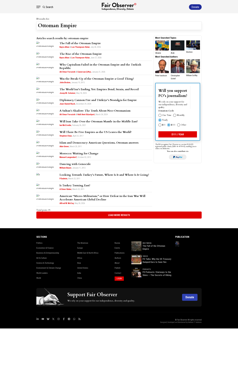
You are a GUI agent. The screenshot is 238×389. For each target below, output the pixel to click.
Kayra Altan (64, 47)
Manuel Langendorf (68, 157)
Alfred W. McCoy (67, 203)
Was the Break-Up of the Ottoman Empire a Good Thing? (97, 79)
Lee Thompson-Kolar (80, 47)
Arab (173, 53)
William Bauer (65, 168)
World (38, 278)
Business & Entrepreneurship (47, 253)
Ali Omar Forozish (67, 72)
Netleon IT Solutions (195, 322)
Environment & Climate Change (48, 268)
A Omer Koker (65, 189)
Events (117, 248)
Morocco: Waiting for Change (79, 153)
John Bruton (65, 82)
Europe (80, 248)
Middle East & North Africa (87, 253)
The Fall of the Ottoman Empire (80, 43)
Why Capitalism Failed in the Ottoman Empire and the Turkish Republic (100, 66)
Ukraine (158, 53)
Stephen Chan (66, 136)
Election (189, 52)
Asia (79, 263)
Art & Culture (41, 258)
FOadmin (63, 178)
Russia (117, 243)
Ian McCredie (65, 125)
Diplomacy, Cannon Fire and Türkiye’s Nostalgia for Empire (98, 100)
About (117, 263)
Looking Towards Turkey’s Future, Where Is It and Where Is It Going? (104, 175)
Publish (117, 268)
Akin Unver (64, 146)
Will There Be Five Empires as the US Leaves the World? (96, 132)
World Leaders (42, 273)
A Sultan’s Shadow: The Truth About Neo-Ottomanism (95, 111)
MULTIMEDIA (147, 243)
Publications (120, 253)
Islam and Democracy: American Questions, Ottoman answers (99, 143)
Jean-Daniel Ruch (67, 104)
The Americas (82, 243)
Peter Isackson (161, 75)
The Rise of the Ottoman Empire (81, 54)
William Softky (191, 75)
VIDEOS (145, 256)
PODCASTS (147, 269)
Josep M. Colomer (67, 93)
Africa (79, 258)
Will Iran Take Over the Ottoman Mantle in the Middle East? (99, 121)
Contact (118, 273)
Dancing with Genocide (75, 164)
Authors (118, 258)
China (79, 278)
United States (82, 268)
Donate (190, 297)
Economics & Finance (45, 248)
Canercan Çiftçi (84, 72)
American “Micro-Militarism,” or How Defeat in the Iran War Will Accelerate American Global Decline (102, 197)
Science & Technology (45, 263)
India (79, 273)
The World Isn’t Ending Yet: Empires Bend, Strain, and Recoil (99, 89)
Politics (39, 243)
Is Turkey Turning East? (75, 185)
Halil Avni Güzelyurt (86, 114)
